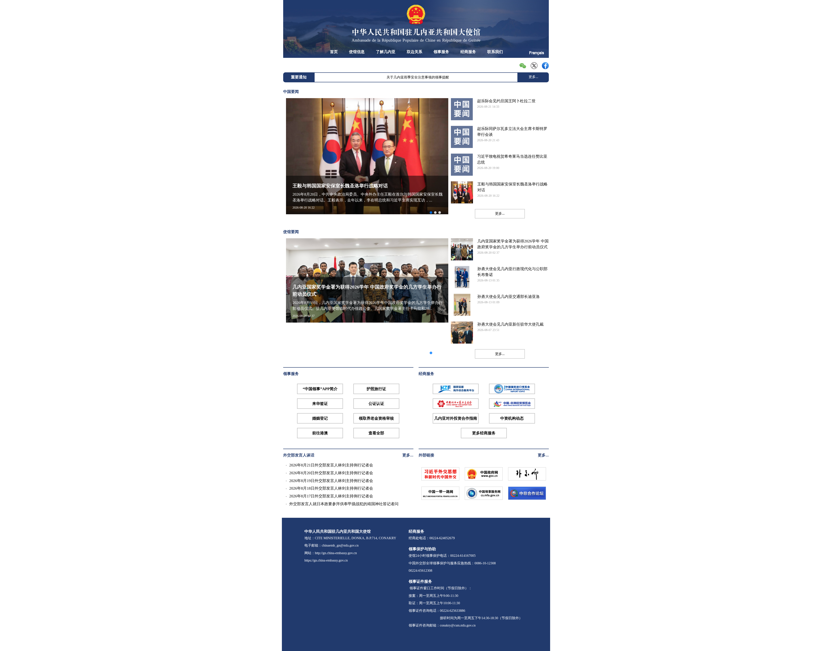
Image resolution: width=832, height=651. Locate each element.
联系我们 (495, 52)
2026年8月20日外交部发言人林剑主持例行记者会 (331, 473)
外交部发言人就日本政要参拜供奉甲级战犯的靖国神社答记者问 (343, 504)
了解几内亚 (385, 52)
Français (536, 52)
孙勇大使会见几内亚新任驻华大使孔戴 (510, 324)
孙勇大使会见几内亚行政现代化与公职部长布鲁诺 (512, 272)
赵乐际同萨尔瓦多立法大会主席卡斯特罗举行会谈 (512, 132)
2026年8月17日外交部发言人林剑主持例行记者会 (331, 496)
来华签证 (320, 403)
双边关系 (414, 52)
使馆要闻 (291, 232)
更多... (533, 77)
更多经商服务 (484, 433)
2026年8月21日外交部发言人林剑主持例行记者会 (331, 465)
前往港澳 (320, 433)
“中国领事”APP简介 (320, 389)
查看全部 (376, 433)
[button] (431, 212)
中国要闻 (291, 91)
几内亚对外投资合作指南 (455, 418)
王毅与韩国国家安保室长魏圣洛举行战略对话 (512, 187)
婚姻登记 (320, 418)
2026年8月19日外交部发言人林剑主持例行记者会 (331, 481)
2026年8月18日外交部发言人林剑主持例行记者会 (331, 488)
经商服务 (468, 52)
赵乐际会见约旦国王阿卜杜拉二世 (506, 101)
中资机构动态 (512, 418)
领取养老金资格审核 (376, 418)
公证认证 (376, 403)
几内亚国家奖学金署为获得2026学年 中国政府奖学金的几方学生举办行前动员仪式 (513, 244)
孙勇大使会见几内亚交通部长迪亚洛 (508, 296)
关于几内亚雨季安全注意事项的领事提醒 (418, 77)
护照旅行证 (376, 389)
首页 (334, 52)
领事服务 (441, 52)
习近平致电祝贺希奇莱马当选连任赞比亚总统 (512, 159)
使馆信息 (357, 52)
